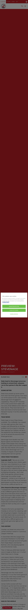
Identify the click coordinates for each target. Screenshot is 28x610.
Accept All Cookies (14, 310)
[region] (14, 305)
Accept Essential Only (14, 306)
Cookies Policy (6, 302)
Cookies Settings (14, 313)
